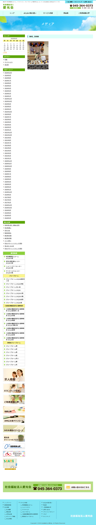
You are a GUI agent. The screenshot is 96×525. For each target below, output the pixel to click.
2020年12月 (8, 161)
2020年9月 (8, 168)
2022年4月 (8, 124)
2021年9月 (8, 137)
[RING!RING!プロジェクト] (14, 454)
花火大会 (7, 230)
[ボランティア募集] (14, 388)
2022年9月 (8, 114)
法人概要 (70, 2)
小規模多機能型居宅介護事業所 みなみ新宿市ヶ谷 (15, 309)
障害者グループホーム (14, 342)
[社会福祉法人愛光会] (16, 8)
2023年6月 (8, 104)
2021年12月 (8, 132)
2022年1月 (8, 130)
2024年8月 (8, 78)
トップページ (7, 502)
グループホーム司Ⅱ (12, 358)
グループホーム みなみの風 (14, 296)
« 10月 (5, 52)
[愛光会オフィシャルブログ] (14, 438)
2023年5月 (8, 106)
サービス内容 (48, 13)
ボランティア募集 (10, 516)
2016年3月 (8, 218)
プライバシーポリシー (48, 512)
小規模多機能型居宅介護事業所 (14, 306)
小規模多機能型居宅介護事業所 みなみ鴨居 (15, 319)
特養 (6, 59)
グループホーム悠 (11, 355)
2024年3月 (8, 91)
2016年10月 (8, 207)
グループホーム (14, 276)
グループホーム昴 (11, 352)
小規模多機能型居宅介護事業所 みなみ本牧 (15, 314)
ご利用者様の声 (84, 13)
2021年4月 (8, 150)
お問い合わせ (88, 2)
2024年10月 (8, 72)
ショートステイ (26, 507)
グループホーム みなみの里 (14, 293)
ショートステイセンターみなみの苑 (14, 267)
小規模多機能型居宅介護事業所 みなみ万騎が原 (15, 324)
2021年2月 (8, 155)
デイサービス (9, 62)
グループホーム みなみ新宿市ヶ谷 (15, 280)
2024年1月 (8, 96)
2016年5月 (8, 213)
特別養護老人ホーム (27, 505)
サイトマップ (78, 2)
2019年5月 (8, 194)
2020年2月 (8, 187)
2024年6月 (8, 83)
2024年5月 (8, 85)
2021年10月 (8, 135)
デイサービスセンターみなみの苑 (13, 271)
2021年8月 (8, 140)
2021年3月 (8, 153)
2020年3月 (8, 184)
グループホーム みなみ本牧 (14, 284)
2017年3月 (8, 200)
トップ (12, 13)
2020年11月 (8, 163)
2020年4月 (8, 181)
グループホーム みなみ (13, 290)
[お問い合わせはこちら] (77, 490)
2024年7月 (8, 80)
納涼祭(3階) (8, 238)
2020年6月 (8, 176)
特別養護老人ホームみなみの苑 (12, 257)
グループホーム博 (11, 346)
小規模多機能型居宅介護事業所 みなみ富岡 (15, 329)
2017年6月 (8, 197)
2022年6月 (8, 119)
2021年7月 (8, 142)
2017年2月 (8, 202)
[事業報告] (14, 410)
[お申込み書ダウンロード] (14, 419)
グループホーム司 (11, 364)
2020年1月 (8, 189)
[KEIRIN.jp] (14, 446)
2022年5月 (8, 122)
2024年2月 (8, 93)
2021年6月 (8, 145)
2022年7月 (8, 117)
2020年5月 (8, 179)
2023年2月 (8, 109)
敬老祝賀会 (8, 233)
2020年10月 (8, 166)
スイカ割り (8, 241)
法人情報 (6, 507)
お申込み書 (9, 514)
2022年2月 (8, 127)
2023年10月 (8, 101)
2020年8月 (8, 171)
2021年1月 (8, 158)
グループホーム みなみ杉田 (14, 299)
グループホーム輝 (11, 361)
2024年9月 (8, 75)
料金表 (66, 13)
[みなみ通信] (14, 428)
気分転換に (8, 228)
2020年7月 (8, 174)
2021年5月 (8, 148)
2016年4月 (8, 215)
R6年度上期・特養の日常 (12, 225)
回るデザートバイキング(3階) (13, 248)
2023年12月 (8, 98)
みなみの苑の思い (30, 13)
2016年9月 (8, 210)
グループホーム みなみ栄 (14, 302)
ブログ (45, 514)
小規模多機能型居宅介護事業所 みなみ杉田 (15, 334)
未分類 (7, 65)
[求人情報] (14, 375)
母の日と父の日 (9, 246)
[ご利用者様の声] (14, 399)
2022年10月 (8, 111)
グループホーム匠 (11, 349)
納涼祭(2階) (8, 235)
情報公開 (8, 512)
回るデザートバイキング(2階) (13, 243)
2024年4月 (8, 88)
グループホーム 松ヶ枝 (13, 287)
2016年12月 (8, 205)
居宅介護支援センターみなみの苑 (13, 262)
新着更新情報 (7, 505)
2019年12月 (8, 192)
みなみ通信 (9, 518)
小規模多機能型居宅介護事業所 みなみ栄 (15, 338)
